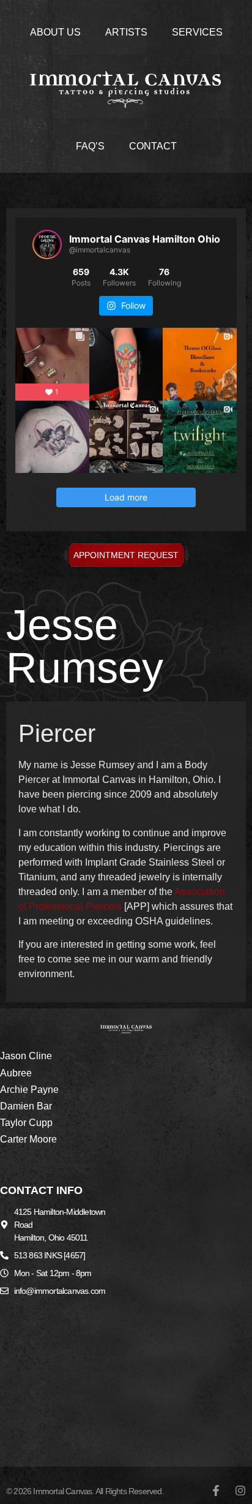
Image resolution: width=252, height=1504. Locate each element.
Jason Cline (26, 1056)
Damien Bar (26, 1106)
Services (197, 32)
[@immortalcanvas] (47, 244)
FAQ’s (90, 146)
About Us (55, 32)
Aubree (16, 1073)
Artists (126, 32)
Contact (153, 146)
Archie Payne (29, 1089)
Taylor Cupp (26, 1122)
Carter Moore (28, 1139)
